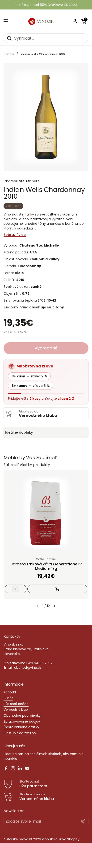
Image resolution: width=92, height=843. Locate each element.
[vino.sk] (46, 21)
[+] (22, 589)
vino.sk (47, 839)
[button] (54, 606)
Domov (9, 54)
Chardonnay (29, 266)
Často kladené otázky (21, 727)
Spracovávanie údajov (22, 721)
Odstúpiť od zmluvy (20, 733)
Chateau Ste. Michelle (39, 245)
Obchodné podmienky (22, 715)
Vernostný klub (16, 709)
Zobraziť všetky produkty (27, 464)
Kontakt (10, 692)
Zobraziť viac (15, 235)
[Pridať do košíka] (57, 589)
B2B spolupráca (16, 703)
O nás (8, 698)
